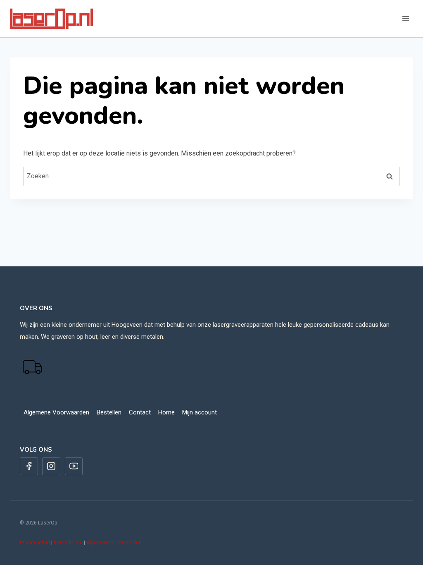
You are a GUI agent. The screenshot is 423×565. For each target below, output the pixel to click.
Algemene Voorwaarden (56, 412)
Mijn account (199, 412)
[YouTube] (74, 466)
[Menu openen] (405, 18)
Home (166, 412)
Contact (140, 412)
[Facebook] (29, 466)
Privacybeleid (35, 543)
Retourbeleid (68, 543)
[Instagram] (51, 466)
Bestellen (109, 412)
